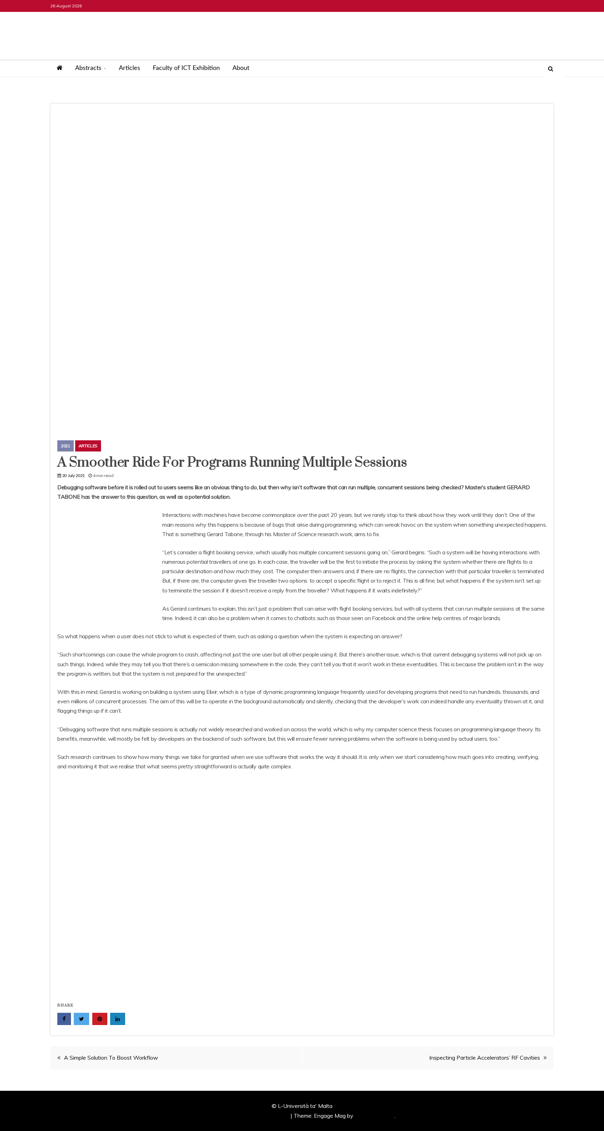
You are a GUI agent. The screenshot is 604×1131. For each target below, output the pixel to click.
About (240, 68)
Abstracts (88, 68)
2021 (65, 445)
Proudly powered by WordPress (249, 1115)
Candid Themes (374, 1115)
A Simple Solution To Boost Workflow (111, 1057)
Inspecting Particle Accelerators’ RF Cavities (484, 1057)
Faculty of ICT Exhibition (186, 68)
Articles (129, 68)
